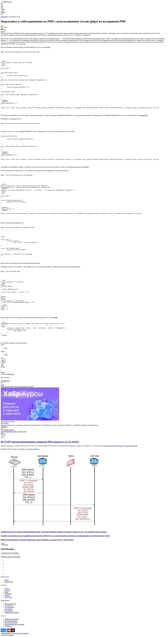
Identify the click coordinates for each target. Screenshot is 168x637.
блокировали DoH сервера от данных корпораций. (121, 446)
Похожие (15, 553)
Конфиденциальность (12, 612)
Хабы (6, 592)
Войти (7, 580)
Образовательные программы (14, 624)
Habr (11, 635)
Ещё (6, 545)
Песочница (8, 597)
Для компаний (9, 607)
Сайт (2, 385)
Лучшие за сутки (6, 553)
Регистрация (9, 582)
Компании (8, 594)
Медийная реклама (11, 621)
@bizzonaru (10, 374)
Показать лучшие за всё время (11, 557)
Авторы (7, 595)
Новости (7, 590)
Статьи (7, 588)
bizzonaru (4, 16)
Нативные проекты (11, 622)
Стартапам (8, 626)
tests (113, 33)
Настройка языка (6, 633)
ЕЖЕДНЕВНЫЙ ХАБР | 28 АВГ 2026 (13, 431)
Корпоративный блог (12, 619)
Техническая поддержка (20, 633)
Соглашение (9, 611)
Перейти (4, 427)
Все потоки (7, 2)
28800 (56, 317)
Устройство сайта (10, 604)
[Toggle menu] (1, 2)
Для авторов (9, 605)
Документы (8, 609)
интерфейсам (143, 115)
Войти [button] (3, 12)
